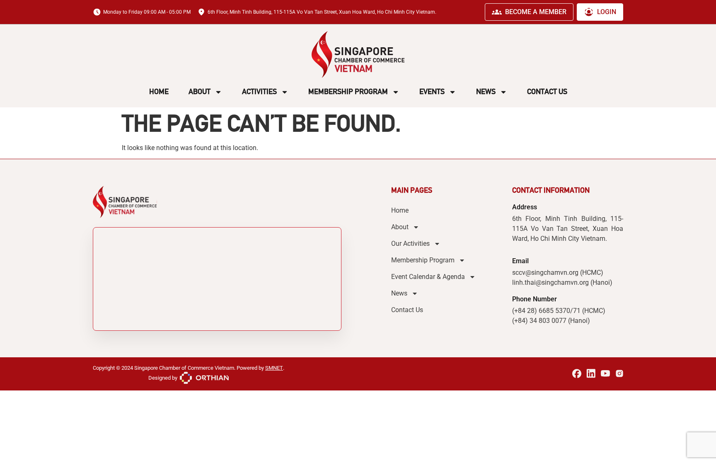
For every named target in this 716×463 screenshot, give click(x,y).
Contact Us (547, 91)
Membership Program (348, 91)
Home (159, 91)
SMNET (274, 368)
